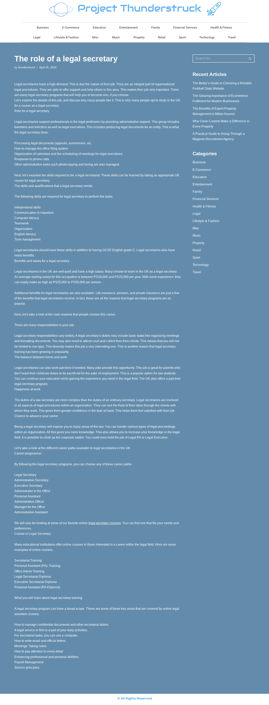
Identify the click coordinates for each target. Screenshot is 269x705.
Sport (182, 37)
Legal (36, 37)
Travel (232, 37)
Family (155, 27)
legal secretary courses (104, 523)
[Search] (250, 58)
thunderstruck (26, 67)
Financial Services (185, 27)
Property (139, 37)
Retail (161, 37)
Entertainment (128, 27)
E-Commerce (70, 27)
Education (99, 27)
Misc (95, 37)
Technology (206, 37)
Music (116, 37)
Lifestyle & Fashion (66, 37)
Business (43, 27)
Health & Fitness (221, 27)
